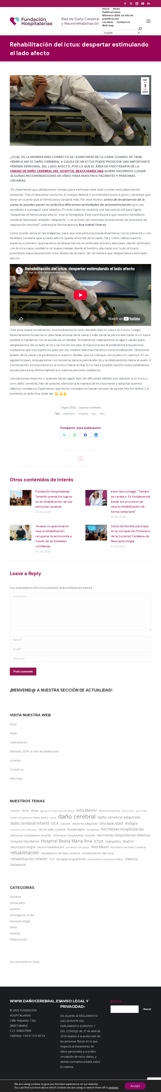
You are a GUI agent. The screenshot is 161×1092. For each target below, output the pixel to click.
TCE (52, 859)
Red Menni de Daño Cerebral (128, 847)
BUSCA (116, 1001)
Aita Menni (87, 810)
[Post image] (20, 498)
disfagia (131, 823)
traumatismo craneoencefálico (105, 859)
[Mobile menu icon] (148, 21)
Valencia (131, 859)
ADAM (25, 810)
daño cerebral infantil (29, 823)
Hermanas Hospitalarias (122, 829)
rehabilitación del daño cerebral (60, 853)
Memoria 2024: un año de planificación (34, 751)
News (13, 733)
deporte (65, 823)
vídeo (102, 414)
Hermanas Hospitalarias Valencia (123, 835)
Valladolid (18, 864)
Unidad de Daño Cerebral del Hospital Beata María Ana (56, 171)
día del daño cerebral (52, 829)
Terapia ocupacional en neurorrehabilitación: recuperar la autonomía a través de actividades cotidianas (53, 536)
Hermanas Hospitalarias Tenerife (74, 835)
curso (53, 817)
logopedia (113, 841)
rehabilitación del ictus (98, 853)
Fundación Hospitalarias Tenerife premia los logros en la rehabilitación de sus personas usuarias (53, 499)
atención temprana (109, 810)
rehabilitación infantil (28, 858)
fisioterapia (76, 829)
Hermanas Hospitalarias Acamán (30, 835)
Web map (16, 778)
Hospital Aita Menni (24, 841)
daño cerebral (77, 816)
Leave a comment (90, 407)
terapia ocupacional (71, 859)
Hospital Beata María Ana (66, 840)
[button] (122, 32)
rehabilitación (24, 852)
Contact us (17, 769)
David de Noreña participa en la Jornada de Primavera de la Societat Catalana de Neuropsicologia (130, 533)
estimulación (69, 414)
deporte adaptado (85, 823)
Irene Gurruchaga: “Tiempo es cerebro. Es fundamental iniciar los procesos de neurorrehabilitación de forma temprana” (130, 501)
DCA (55, 823)
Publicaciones (18, 742)
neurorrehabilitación (50, 847)
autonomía (128, 810)
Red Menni (100, 846)
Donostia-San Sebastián (23, 829)
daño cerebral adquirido (119, 817)
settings (113, 1087)
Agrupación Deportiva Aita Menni (57, 811)
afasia (34, 810)
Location (15, 760)
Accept (135, 1086)
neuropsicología (22, 847)
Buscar (147, 1009)
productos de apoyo (77, 847)
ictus (93, 414)
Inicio (13, 724)
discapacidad (111, 823)
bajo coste (141, 810)
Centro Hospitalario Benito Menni (29, 817)
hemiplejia (83, 414)
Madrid (128, 841)
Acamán (15, 810)
